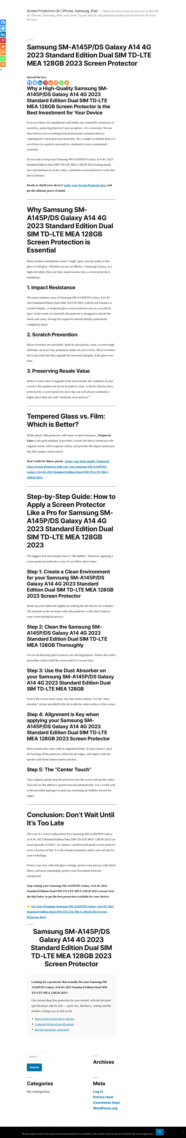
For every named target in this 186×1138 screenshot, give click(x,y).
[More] (66, 82)
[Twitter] (34, 82)
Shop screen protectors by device (54, 1019)
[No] (182, 1132)
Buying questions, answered (52, 1030)
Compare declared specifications (54, 1024)
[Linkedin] (40, 82)
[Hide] (1, 70)
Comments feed (106, 1103)
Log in (98, 1092)
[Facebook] (29, 82)
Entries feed (103, 1097)
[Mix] (56, 82)
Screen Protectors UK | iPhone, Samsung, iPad (62, 11)
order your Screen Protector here (85, 185)
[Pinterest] (45, 82)
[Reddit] (50, 82)
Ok (160, 1132)
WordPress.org (105, 1108)
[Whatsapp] (61, 82)
